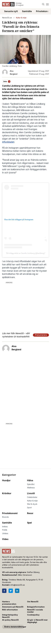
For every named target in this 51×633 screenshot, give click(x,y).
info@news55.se (17, 585)
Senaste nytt (11, 11)
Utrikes (5, 533)
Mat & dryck (32, 504)
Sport (29, 507)
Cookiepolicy (33, 615)
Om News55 (32, 602)
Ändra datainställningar (14, 627)
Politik (4, 530)
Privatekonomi (10, 513)
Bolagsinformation (36, 607)
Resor (30, 513)
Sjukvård (30, 484)
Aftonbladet (8, 142)
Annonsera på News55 (12, 607)
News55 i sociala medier (35, 611)
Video (5, 539)
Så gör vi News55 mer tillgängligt (37, 621)
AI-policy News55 (10, 620)
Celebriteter (32, 497)
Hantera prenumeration (9, 603)
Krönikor (6, 493)
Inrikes (5, 526)
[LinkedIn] (17, 591)
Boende (5, 517)
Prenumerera (41, 335)
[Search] (43, 4)
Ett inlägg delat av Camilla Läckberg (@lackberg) (25, 253)
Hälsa (30, 480)
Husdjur (6, 480)
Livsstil (31, 493)
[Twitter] (11, 591)
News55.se (7, 18)
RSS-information (10, 610)
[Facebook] (4, 591)
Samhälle (27, 11)
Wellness (31, 488)
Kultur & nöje (21, 18)
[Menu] (47, 4)
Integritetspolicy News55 (10, 616)
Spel (29, 523)
